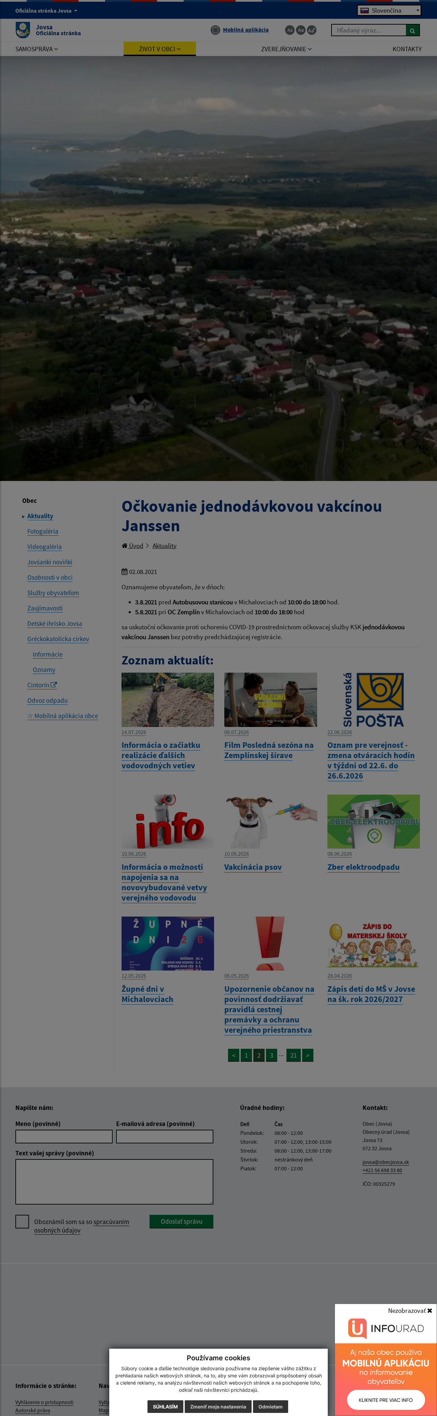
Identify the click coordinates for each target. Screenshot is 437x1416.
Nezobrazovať (407, 1310)
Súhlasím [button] (165, 1407)
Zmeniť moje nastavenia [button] (218, 1407)
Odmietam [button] (270, 1407)
